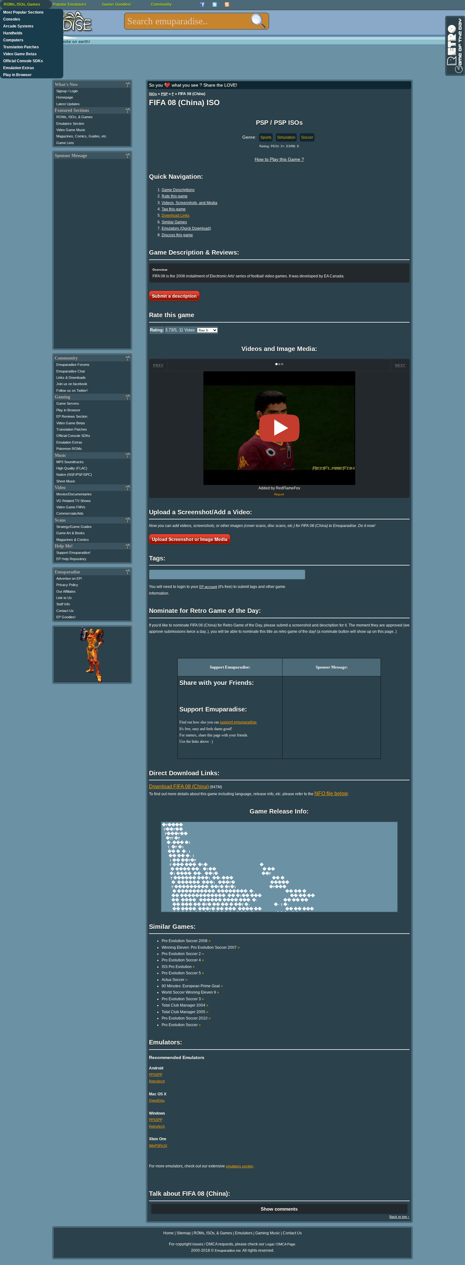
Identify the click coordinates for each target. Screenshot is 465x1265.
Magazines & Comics (72, 540)
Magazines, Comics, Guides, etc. (81, 136)
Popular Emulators (69, 4)
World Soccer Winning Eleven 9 (190, 992)
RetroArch (157, 1081)
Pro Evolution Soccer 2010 (186, 1018)
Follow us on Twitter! (72, 390)
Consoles (11, 19)
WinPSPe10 (158, 1145)
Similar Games (174, 222)
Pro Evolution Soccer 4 (183, 960)
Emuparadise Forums (73, 364)
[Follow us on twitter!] (214, 4)
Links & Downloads (71, 377)
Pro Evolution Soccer (181, 1025)
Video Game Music (70, 130)
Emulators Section (70, 123)
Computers (13, 40)
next (400, 365)
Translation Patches (21, 47)
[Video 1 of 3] (279, 428)
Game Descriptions (178, 190)
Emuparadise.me (228, 1250)
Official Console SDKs (23, 61)
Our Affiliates (66, 591)
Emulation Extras (18, 68)
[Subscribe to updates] (227, 4)
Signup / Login (67, 91)
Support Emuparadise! (73, 552)
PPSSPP (155, 1074)
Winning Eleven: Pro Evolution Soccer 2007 (201, 947)
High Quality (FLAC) (71, 468)
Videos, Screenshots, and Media (189, 203)
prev (158, 365)
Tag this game (174, 209)
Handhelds (12, 33)
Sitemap (184, 1233)
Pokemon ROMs (69, 449)
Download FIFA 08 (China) (179, 786)
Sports (265, 137)
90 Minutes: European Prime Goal (192, 986)
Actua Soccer (175, 980)
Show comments (279, 1209)
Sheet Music (65, 481)
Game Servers (67, 403)
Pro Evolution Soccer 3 (183, 999)
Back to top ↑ (399, 1217)
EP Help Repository (71, 559)
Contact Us (65, 611)
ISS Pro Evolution (178, 967)
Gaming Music (267, 1233)
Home (168, 1233)
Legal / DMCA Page (280, 1244)
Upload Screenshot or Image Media (189, 539)
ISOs (153, 94)
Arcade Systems (18, 26)
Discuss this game (177, 235)
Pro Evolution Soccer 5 (183, 973)
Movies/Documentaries (74, 494)
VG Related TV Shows (73, 501)
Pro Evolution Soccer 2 (183, 954)
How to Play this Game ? (279, 159)
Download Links (175, 215)
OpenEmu (156, 1100)
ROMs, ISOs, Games (22, 4)
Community (161, 4)
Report (279, 494)
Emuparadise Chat (70, 371)
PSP (164, 94)
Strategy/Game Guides (74, 527)
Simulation (286, 137)
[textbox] (196, 21)
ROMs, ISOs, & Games (74, 117)
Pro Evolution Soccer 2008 (186, 941)
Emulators (243, 1233)
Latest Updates (68, 104)
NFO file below (331, 793)
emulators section (239, 1166)
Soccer (307, 137)
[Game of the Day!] (454, 45)
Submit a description (174, 296)
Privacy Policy (67, 585)
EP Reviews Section (71, 416)
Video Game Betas (20, 54)
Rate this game (175, 196)
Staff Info (63, 604)
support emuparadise (238, 722)
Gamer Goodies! (116, 4)
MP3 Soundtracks (70, 462)
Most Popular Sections (23, 12)
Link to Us (64, 598)
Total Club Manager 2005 (185, 1012)
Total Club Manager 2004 (185, 1005)
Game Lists (65, 143)
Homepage (64, 97)
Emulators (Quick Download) (186, 228)
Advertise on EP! (69, 578)
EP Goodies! (66, 617)
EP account (208, 587)
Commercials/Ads (70, 513)
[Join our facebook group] (202, 4)
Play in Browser (17, 75)
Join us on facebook (71, 384)
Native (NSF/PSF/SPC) (74, 474)
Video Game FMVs (70, 507)
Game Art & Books (70, 533)
